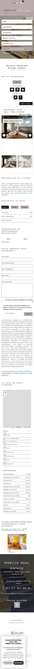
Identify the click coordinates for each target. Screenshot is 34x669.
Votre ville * (5, 275)
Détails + (14, 207)
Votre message (6, 282)
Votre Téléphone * (7, 269)
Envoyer (28, 314)
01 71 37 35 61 (19, 588)
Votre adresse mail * (8, 263)
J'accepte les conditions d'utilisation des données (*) (19, 301)
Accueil (3, 76)
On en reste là (16, 639)
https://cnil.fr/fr (5, 348)
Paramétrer (8, 663)
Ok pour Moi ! (18, 663)
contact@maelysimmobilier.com (18, 593)
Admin (29, 656)
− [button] (5, 395)
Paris (8, 76)
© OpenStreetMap (26, 427)
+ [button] (5, 392)
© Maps (18, 427)
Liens (26, 656)
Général (5, 207)
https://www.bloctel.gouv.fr (19, 361)
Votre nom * (5, 256)
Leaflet (12, 427)
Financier (24, 207)
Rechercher (17, 49)
